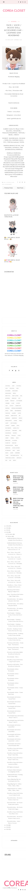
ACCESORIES (7, 390)
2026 (7, 526)
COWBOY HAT (18, 405)
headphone (14, 418)
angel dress (15, 390)
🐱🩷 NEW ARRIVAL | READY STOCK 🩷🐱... (12, 260)
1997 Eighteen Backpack (13, 767)
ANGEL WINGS (8, 393)
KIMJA (18, 425)
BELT (19, 398)
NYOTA (19, 435)
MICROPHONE (8, 432)
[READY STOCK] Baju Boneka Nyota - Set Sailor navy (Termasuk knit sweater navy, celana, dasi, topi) (18, 503)
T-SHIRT (6, 455)
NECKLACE (13, 435)
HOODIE (15, 420)
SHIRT (14, 450)
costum (11, 405)
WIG (10, 460)
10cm (13, 385)
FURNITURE (7, 413)
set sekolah (8, 450)
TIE (21, 455)
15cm (6, 388)
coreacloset (10, 39)
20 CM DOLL (12, 388)
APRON (14, 393)
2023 (7, 532)
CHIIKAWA (7, 403)
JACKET (6, 423)
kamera (13, 425)
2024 (7, 530)
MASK (20, 430)
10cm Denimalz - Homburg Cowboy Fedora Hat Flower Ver (14, 614)
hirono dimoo (8, 420)
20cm (17, 388)
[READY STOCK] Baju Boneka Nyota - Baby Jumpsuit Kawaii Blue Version (18, 478)
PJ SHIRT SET (7, 442)
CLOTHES (18, 403)
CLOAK (12, 403)
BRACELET (12, 400)
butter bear (19, 400)
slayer (11, 452)
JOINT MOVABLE (13, 423)
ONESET (7, 437)
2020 (7, 829)
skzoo (6, 452)
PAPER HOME (7, 440)
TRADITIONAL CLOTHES (10, 457)
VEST (6, 460)
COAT (6, 405)
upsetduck (19, 457)
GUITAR (19, 413)
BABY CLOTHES (15, 395)
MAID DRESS (14, 430)
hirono (20, 418)
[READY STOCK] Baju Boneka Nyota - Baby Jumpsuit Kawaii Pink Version (18, 489)
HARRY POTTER (14, 415)
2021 (7, 827)
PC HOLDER (14, 440)
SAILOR (16, 445)
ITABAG (20, 420)
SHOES (18, 450)
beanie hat (14, 398)
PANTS (17, 437)
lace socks (7, 430)
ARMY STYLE (7, 395)
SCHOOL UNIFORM (16, 447)
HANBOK (7, 415)
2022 (7, 825)
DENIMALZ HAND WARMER (16, 408)
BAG (21, 395)
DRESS (11, 410)
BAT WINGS (7, 398)
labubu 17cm (16, 428)
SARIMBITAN (7, 447)
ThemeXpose (14, 888)
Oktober (9, 536)
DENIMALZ (7, 408)
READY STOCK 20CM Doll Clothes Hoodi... (11, 215)
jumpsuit (7, 425)
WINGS (14, 460)
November (10, 534)
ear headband (8, 184)
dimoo (6, 410)
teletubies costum (14, 455)
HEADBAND (7, 418)
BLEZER (6, 400)
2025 (7, 528)
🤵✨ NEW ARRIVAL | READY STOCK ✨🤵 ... (12, 238)
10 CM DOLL (7, 385)
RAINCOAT (14, 442)
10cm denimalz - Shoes (13, 657)
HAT (19, 415)
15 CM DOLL (14, 21)
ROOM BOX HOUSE (9, 445)
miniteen (15, 432)
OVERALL (12, 437)
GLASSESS (14, 413)
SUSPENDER (17, 452)
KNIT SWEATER (8, 428)
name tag (7, 435)
